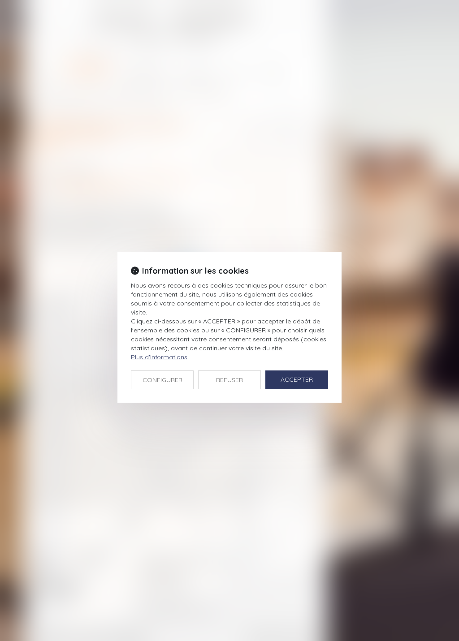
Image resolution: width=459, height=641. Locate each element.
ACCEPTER (297, 379)
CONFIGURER (162, 380)
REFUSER (229, 380)
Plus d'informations (159, 357)
